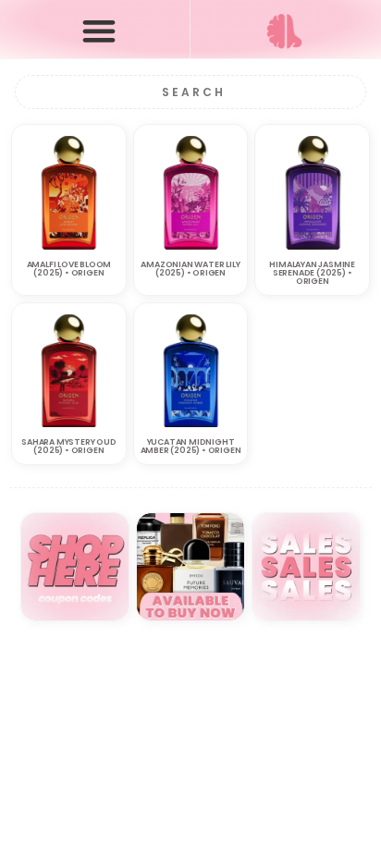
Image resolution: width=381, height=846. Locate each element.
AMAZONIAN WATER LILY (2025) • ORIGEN (190, 268)
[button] (99, 30)
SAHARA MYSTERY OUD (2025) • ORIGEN (68, 446)
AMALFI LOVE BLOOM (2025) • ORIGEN (69, 268)
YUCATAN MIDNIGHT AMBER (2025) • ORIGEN (191, 446)
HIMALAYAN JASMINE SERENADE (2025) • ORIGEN (312, 273)
